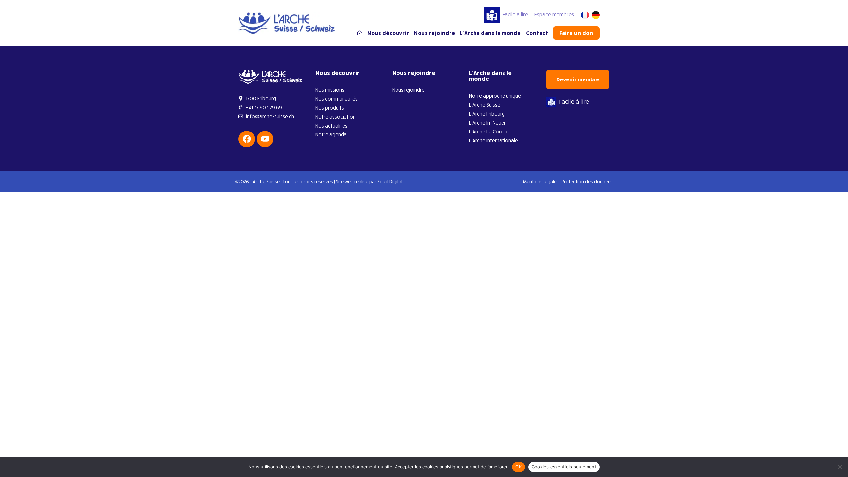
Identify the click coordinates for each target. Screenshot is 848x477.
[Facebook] (246, 139)
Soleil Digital (389, 181)
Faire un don (576, 33)
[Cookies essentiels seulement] (839, 467)
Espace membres (554, 14)
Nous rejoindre (434, 33)
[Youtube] (265, 139)
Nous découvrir (388, 33)
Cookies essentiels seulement (564, 466)
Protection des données (587, 181)
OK (518, 466)
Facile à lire (515, 14)
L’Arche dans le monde (490, 33)
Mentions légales (541, 181)
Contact (537, 33)
